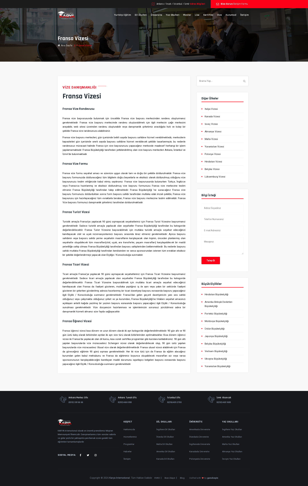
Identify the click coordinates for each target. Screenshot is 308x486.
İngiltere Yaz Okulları (232, 429)
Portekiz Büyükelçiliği (216, 313)
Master (187, 15)
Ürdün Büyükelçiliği (215, 328)
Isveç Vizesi (211, 124)
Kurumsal (231, 15)
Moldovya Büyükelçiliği (217, 321)
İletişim (244, 15)
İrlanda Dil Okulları (165, 436)
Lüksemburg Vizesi (215, 176)
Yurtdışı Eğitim (122, 15)
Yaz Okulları (172, 15)
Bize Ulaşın (170, 478)
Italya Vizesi (211, 109)
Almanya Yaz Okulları (232, 451)
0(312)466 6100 (125, 402)
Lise (197, 15)
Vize (219, 15)
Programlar (129, 444)
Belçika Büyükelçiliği (215, 343)
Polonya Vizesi (213, 154)
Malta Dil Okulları (164, 444)
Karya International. (119, 477)
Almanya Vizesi (213, 131)
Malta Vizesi (211, 139)
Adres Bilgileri (197, 3)
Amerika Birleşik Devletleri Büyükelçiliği (218, 304)
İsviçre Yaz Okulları (231, 459)
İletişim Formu (240, 3)
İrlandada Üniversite (199, 436)
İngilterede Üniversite (199, 444)
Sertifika (208, 15)
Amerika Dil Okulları (165, 451)
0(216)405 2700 (174, 402)
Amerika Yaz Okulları (232, 436)
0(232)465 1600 (224, 402)
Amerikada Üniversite (199, 429)
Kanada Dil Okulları (165, 459)
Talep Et (210, 260)
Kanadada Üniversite (199, 451)
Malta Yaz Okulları (231, 444)
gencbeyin (212, 478)
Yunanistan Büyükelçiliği (217, 366)
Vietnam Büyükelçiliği (216, 351)
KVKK (157, 478)
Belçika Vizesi (212, 169)
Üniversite (156, 15)
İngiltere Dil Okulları (165, 429)
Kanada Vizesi (212, 116)
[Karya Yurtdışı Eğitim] (66, 15)
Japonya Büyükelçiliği (216, 336)
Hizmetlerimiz (130, 436)
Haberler (128, 451)
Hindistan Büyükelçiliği (216, 294)
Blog (182, 478)
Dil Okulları (141, 15)
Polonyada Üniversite (199, 459)
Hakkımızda (129, 429)
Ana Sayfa (66, 45)
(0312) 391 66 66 (75, 402)
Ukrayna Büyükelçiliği (216, 358)
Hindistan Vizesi (213, 161)
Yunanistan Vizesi (214, 146)
